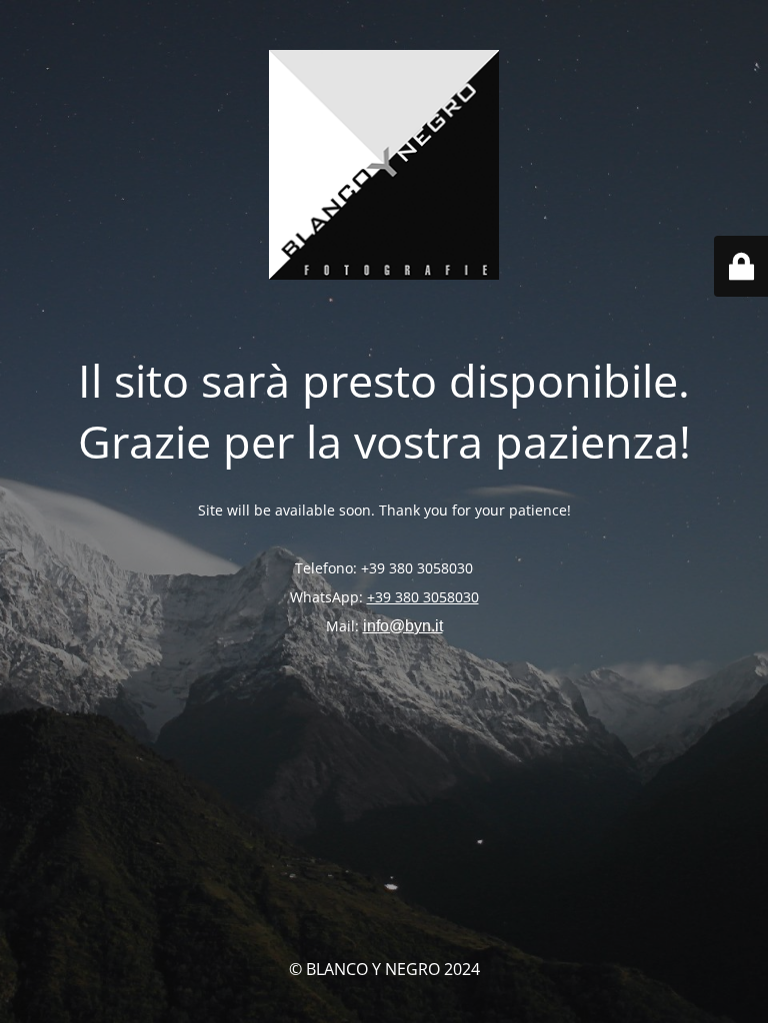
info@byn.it (403, 625)
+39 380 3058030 (423, 596)
